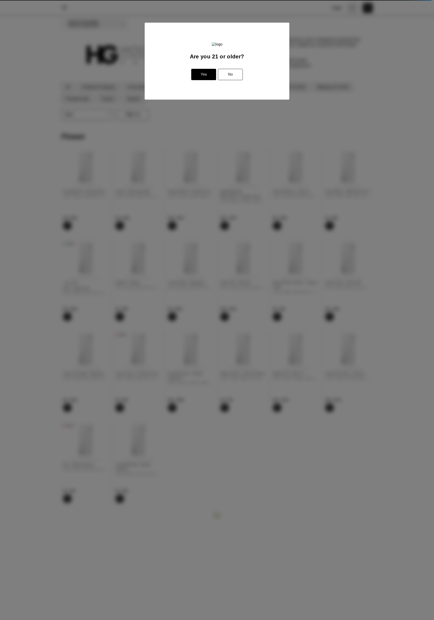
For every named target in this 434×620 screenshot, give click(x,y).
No (230, 74)
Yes (204, 74)
